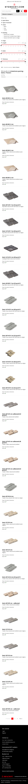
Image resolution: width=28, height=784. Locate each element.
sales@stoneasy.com (10, 742)
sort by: (3, 75)
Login (3, 731)
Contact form (5, 744)
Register (4, 733)
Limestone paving (8, 67)
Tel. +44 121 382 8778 (7, 740)
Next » (20, 718)
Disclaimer (7, 782)
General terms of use (16, 780)
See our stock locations (8, 771)
